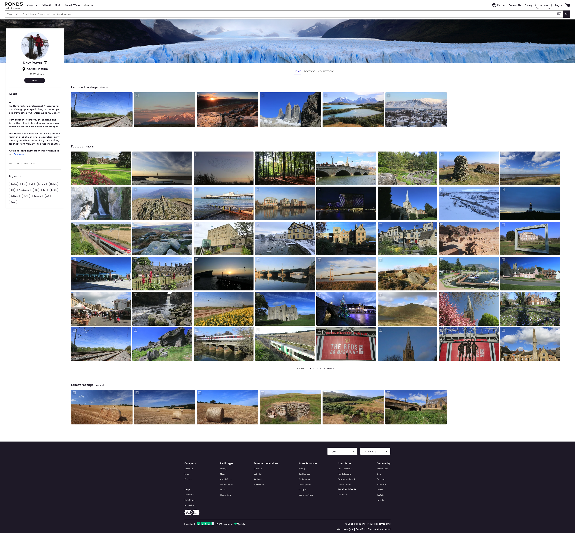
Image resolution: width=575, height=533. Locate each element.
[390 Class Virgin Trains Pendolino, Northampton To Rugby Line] (101, 239)
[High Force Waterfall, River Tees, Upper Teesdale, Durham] (162, 309)
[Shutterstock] (345, 529)
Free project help (305, 495)
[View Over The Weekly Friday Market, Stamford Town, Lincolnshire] (101, 309)
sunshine (37, 196)
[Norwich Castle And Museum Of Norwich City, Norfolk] (224, 239)
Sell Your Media (345, 469)
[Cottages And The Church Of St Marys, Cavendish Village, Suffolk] (530, 274)
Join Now (543, 5)
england (41, 184)
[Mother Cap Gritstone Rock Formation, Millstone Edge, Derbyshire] (407, 274)
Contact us (189, 495)
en (498, 5)
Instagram (381, 484)
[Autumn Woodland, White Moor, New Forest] (285, 169)
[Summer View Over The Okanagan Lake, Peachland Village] (469, 274)
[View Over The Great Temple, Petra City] (469, 239)
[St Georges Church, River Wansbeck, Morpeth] (416, 407)
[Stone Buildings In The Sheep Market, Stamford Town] (407, 239)
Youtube (380, 495)
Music (222, 474)
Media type (226, 463)
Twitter (380, 490)
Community (384, 463)
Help (187, 489)
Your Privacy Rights (379, 523)
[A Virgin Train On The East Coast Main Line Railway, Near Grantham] (224, 309)
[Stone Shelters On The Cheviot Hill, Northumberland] (290, 407)
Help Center (189, 500)
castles (14, 184)
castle (26, 196)
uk (32, 184)
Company (190, 463)
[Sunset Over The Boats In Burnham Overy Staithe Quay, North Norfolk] (162, 169)
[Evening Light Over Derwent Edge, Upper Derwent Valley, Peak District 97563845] (227, 109)
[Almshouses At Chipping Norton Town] (162, 274)
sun (44, 190)
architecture (24, 190)
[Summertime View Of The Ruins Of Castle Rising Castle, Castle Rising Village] (285, 309)
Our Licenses (304, 474)
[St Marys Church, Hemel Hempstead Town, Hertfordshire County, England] (407, 204)
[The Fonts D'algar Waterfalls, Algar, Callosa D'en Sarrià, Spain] (101, 204)
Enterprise (303, 490)
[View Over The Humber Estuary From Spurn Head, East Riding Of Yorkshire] (530, 169)
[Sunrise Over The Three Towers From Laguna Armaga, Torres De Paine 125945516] (164, 109)
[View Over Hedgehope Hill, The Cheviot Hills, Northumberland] (353, 407)
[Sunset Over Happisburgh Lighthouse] (530, 204)
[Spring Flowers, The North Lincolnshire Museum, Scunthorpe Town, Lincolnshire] (530, 309)
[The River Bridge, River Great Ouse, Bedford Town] (346, 169)
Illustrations (225, 495)
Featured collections (266, 463)
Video (30, 5)
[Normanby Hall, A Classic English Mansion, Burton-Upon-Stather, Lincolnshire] (530, 239)
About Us (188, 469)
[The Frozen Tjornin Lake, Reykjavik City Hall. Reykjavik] (285, 239)
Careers (188, 479)
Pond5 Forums (344, 474)
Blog (379, 474)
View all (104, 87)
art (47, 196)
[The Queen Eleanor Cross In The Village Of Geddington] (530, 344)
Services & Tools (347, 489)
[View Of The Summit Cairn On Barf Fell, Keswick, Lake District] (162, 204)
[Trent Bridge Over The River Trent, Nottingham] (285, 274)
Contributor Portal (346, 479)
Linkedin (380, 500)
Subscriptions (304, 484)
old (12, 190)
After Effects (225, 479)
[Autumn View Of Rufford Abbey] (346, 239)
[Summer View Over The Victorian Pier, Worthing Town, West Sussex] (224, 204)
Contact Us (515, 5)
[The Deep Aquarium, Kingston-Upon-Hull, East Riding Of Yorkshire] (224, 274)
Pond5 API (342, 495)
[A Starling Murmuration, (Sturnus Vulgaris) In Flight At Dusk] (224, 169)
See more (19, 154)
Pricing (528, 5)
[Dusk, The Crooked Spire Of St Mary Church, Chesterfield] (407, 344)
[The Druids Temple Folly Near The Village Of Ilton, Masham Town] (407, 169)
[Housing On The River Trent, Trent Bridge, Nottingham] (285, 204)
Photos (223, 490)
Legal (186, 474)
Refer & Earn (382, 469)
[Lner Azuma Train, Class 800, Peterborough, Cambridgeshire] (224, 344)
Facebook (381, 479)
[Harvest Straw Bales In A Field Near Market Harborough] (102, 407)
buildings (14, 196)
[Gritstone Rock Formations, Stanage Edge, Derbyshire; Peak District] (162, 344)
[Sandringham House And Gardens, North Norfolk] (101, 169)
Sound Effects (72, 7)
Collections (326, 71)
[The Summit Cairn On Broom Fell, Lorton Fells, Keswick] (469, 169)
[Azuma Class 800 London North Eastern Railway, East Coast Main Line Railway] (101, 344)
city (36, 190)
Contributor (345, 463)
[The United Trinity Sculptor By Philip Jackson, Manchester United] (469, 344)
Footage (224, 469)
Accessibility (190, 505)
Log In (558, 5)
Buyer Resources (307, 463)
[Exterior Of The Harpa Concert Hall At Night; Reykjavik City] (346, 204)
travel (13, 202)
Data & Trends (344, 484)
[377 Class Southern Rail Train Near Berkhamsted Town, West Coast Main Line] (285, 344)
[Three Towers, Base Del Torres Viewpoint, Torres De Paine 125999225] (290, 109)
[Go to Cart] (568, 5)
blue (24, 184)
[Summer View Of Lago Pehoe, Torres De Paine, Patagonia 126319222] (353, 109)
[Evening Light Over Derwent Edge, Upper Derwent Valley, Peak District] (162, 239)
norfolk (53, 184)
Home (297, 71)
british (53, 190)
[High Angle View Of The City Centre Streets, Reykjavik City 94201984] (416, 109)
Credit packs (304, 479)
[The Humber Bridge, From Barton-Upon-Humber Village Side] (346, 274)
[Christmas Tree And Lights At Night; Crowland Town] (346, 309)
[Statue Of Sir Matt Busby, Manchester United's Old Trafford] (346, 344)
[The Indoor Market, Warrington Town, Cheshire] (101, 274)
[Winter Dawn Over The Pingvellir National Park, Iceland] (469, 204)
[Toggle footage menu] (36, 5)
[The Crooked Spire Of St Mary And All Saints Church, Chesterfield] (469, 309)
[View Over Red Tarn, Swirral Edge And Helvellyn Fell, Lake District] (407, 309)
